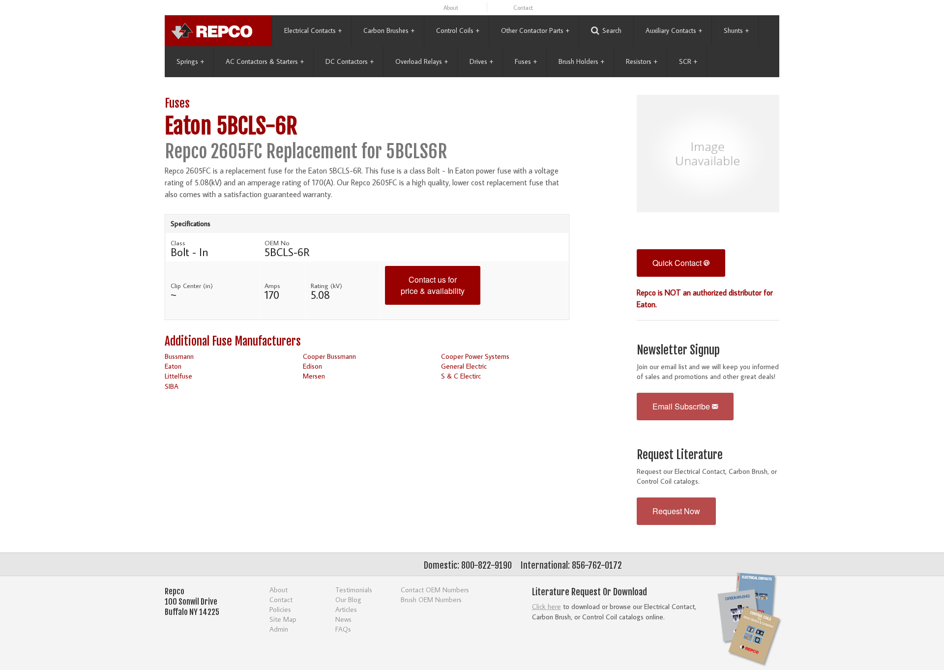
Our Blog (348, 599)
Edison (312, 366)
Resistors (641, 61)
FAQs (343, 629)
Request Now (676, 511)
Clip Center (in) (192, 285)
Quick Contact (678, 262)
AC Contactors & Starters (265, 61)
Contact (523, 7)
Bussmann (179, 356)
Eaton (173, 366)
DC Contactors (349, 61)
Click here (546, 606)
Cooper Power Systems (475, 356)
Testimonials (353, 589)
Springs (190, 61)
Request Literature (680, 455)
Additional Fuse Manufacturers (233, 341)
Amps (272, 285)
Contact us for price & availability (433, 285)
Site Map (282, 619)
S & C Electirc (461, 375)
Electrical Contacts (313, 30)
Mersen (314, 375)
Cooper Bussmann (329, 356)
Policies (280, 609)
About (450, 7)
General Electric (464, 366)
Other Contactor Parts (535, 30)
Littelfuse (178, 375)
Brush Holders (581, 61)
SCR (688, 61)
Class (178, 242)
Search (611, 30)
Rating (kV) (326, 285)
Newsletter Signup (678, 350)
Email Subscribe (682, 406)
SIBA (171, 386)
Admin (278, 629)
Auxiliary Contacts (674, 30)
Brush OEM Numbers (431, 599)
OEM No (277, 242)
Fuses (526, 61)
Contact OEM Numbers (435, 589)
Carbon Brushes (388, 30)
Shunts (736, 30)
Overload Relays (421, 61)
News (343, 619)
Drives (481, 61)
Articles (346, 609)
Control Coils (457, 30)
